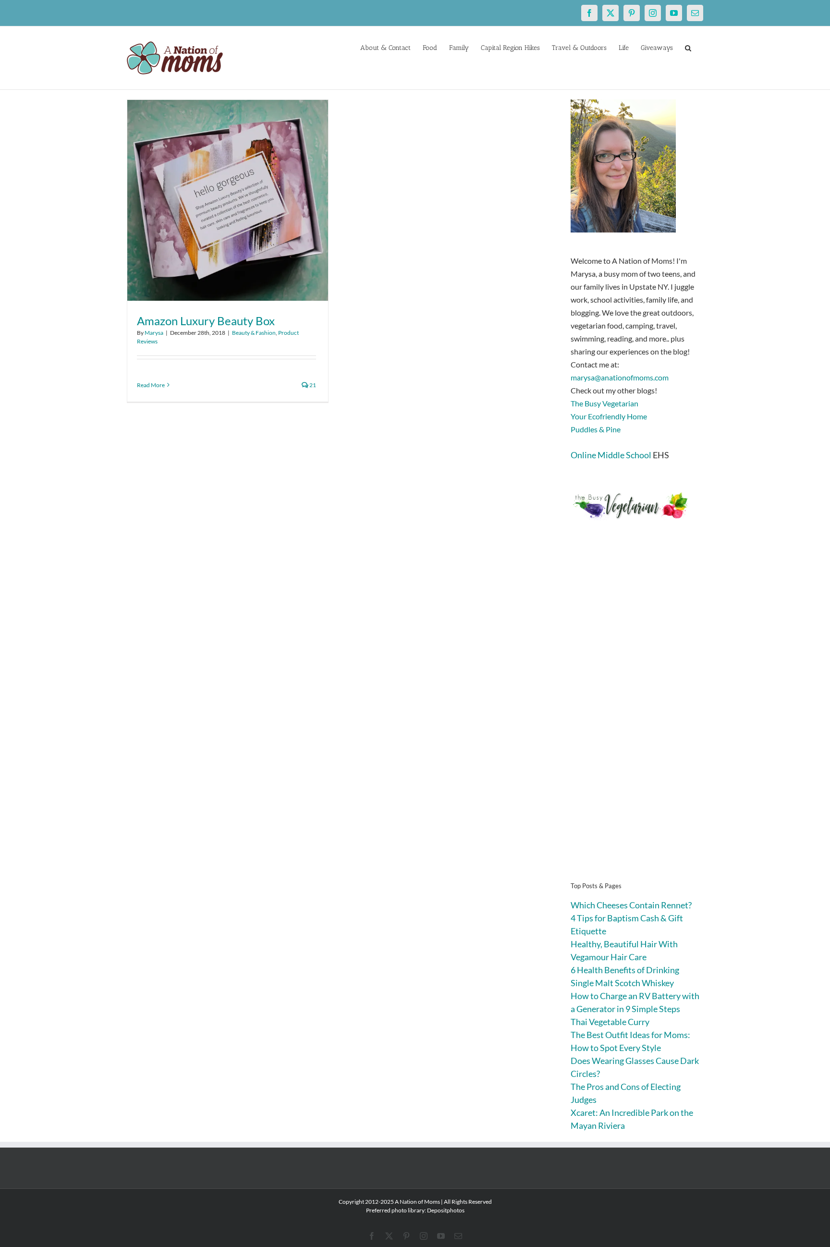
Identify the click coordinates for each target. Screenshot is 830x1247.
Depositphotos (445, 1210)
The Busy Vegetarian (604, 403)
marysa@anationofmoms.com (620, 377)
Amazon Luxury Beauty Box (206, 321)
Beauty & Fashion (254, 332)
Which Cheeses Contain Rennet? (631, 905)
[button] (688, 47)
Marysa (154, 332)
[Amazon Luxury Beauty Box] (227, 200)
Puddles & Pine (596, 429)
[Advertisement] (637, 716)
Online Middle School (611, 455)
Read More (151, 385)
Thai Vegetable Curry (610, 1021)
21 (312, 385)
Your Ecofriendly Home (609, 416)
